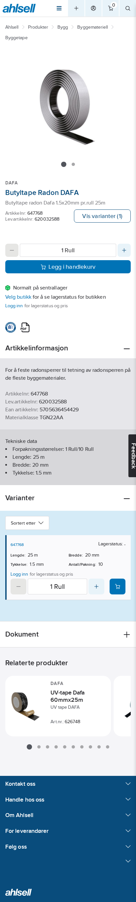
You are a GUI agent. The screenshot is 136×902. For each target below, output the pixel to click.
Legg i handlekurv (72, 266)
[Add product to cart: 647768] (117, 586)
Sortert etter (23, 523)
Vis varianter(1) (102, 216)
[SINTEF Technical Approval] (10, 327)
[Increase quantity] (124, 250)
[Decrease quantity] (11, 250)
